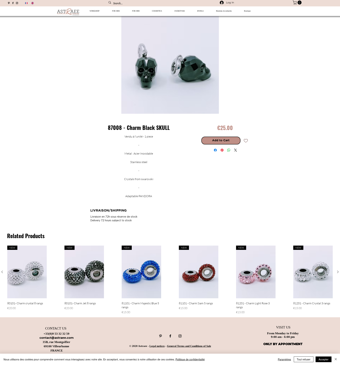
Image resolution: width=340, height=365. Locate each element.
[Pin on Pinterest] (222, 150)
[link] (297, 2)
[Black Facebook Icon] (13, 3)
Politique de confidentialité (190, 359)
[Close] (336, 359)
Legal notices (157, 346)
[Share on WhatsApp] (229, 150)
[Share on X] (235, 150)
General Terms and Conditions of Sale (189, 346)
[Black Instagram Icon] (17, 3)
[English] (32, 3)
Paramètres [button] (284, 359)
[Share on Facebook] (215, 150)
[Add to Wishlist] (246, 140)
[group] (170, 279)
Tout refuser (303, 359)
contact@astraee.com (56, 337)
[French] (26, 3)
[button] (116, 12)
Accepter (323, 359)
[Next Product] (338, 272)
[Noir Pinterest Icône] (8, 3)
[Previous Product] (2, 272)
